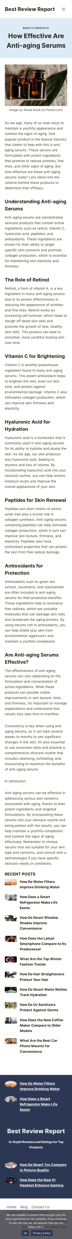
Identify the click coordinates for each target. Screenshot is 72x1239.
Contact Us (41, 1207)
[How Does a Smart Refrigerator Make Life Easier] (11, 897)
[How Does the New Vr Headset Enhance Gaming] (11, 1180)
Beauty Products (36, 28)
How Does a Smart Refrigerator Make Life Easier (38, 902)
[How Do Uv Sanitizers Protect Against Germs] (11, 1005)
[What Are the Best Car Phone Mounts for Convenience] (11, 1041)
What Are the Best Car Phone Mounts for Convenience (38, 1046)
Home (11, 1207)
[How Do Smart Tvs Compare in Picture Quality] (11, 1165)
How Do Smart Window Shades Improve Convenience (39, 923)
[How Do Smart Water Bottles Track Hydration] (11, 990)
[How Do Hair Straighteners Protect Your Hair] (11, 975)
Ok (25, 1233)
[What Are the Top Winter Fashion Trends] (11, 959)
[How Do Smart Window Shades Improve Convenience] (11, 918)
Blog (24, 1207)
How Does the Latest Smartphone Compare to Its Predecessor (43, 943)
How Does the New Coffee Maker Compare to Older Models (41, 1025)
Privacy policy (42, 1233)
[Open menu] (63, 9)
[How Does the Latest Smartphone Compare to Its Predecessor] (11, 939)
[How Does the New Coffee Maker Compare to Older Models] (11, 1020)
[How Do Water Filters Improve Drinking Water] (11, 882)
